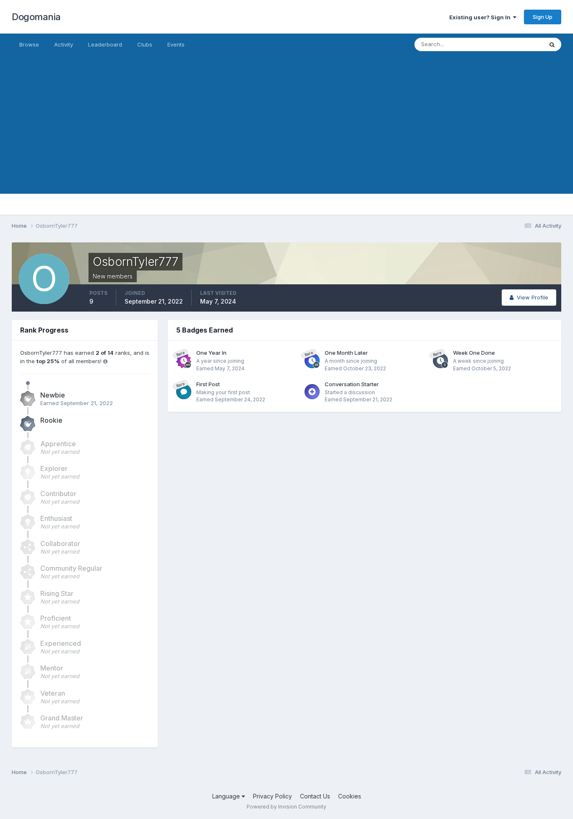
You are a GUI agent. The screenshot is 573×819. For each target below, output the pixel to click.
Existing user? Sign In (481, 17)
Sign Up (542, 16)
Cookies (349, 796)
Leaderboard (105, 44)
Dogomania (36, 16)
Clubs (144, 44)
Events (176, 44)
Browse (29, 44)
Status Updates (512, 44)
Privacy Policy (272, 796)
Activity (63, 44)
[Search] (552, 44)
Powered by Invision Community (286, 806)
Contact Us (315, 796)
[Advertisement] (286, 135)
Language (227, 796)
